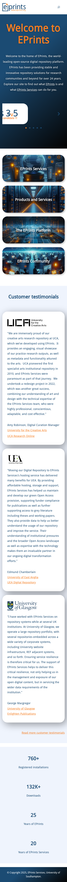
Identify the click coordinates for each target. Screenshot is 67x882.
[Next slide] (59, 114)
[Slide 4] (37, 128)
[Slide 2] (29, 128)
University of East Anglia (22, 577)
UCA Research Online (21, 436)
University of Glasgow (21, 708)
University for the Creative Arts (27, 430)
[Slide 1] (26, 128)
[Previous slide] (8, 114)
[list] (33, 113)
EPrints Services (27, 89)
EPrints (50, 84)
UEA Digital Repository (21, 582)
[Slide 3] (33, 128)
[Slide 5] (41, 128)
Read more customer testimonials (43, 732)
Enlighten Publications (21, 713)
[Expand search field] (59, 7)
